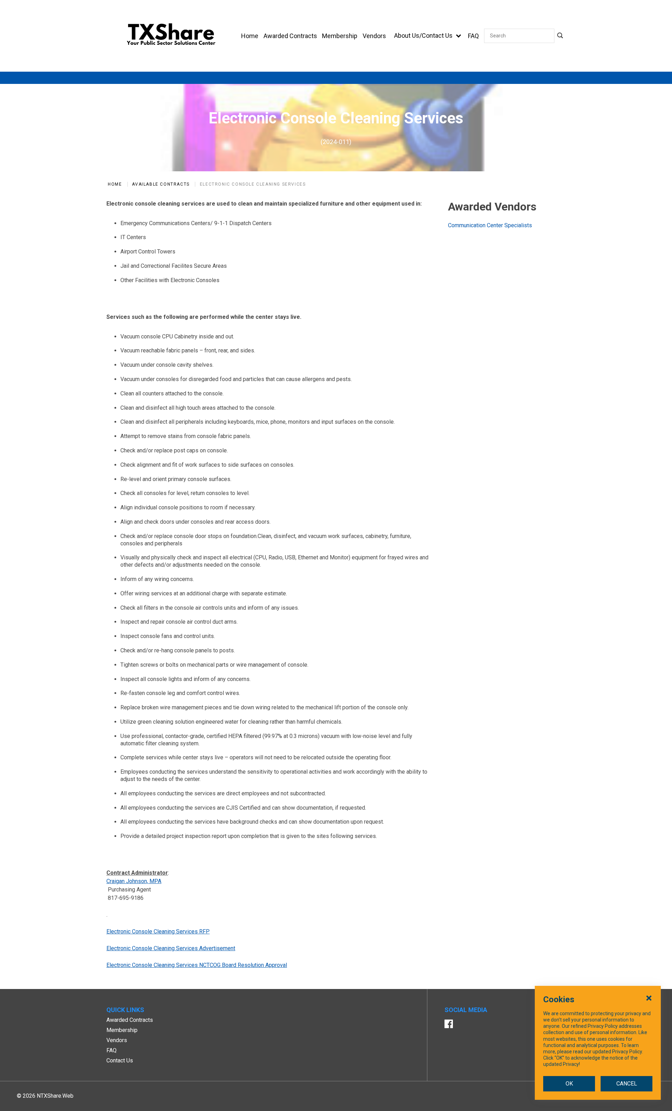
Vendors (116, 1040)
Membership (122, 1030)
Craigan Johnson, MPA (133, 881)
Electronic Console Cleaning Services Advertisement (170, 948)
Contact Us (119, 1060)
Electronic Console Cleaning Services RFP (158, 931)
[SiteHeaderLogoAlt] (171, 36)
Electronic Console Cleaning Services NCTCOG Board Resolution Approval (196, 965)
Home (115, 184)
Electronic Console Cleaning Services (253, 184)
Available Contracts (160, 184)
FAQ (111, 1050)
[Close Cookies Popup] (648, 997)
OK (569, 1083)
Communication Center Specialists (490, 225)
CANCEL (626, 1083)
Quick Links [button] (125, 1009)
